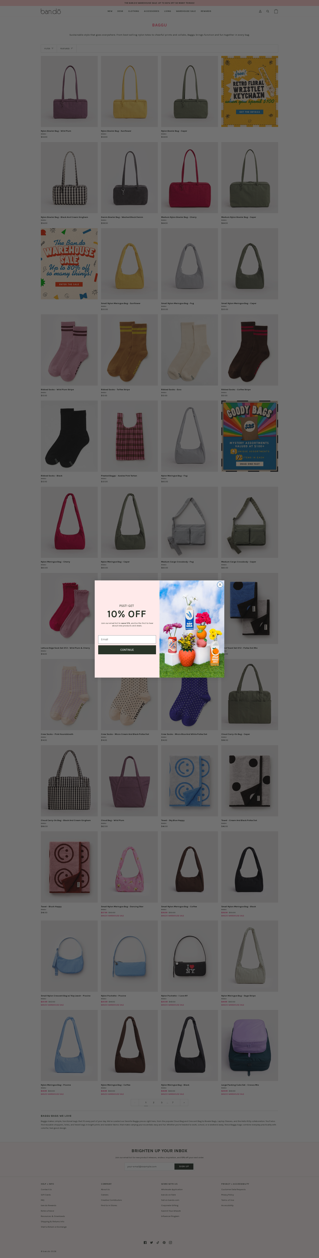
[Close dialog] (220, 585)
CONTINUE (127, 650)
